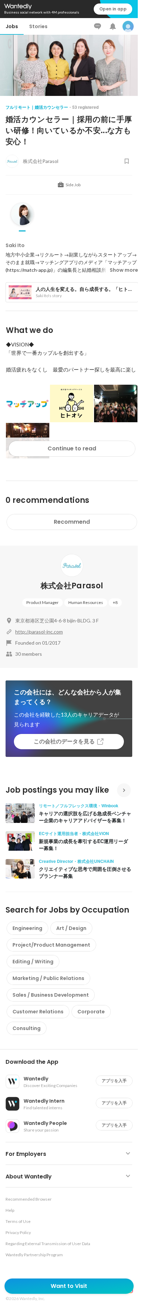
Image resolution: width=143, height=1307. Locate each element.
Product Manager (42, 602)
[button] (72, 1062)
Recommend (72, 522)
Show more (124, 270)
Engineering (27, 928)
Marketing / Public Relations (48, 978)
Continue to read (72, 448)
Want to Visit (69, 1286)
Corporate (91, 1011)
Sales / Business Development (50, 994)
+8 (115, 602)
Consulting (26, 1028)
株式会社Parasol (72, 585)
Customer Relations (38, 1011)
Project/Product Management (51, 944)
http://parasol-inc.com (39, 632)
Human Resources (85, 602)
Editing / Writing (32, 961)
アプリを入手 (114, 1081)
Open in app (113, 9)
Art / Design (71, 928)
